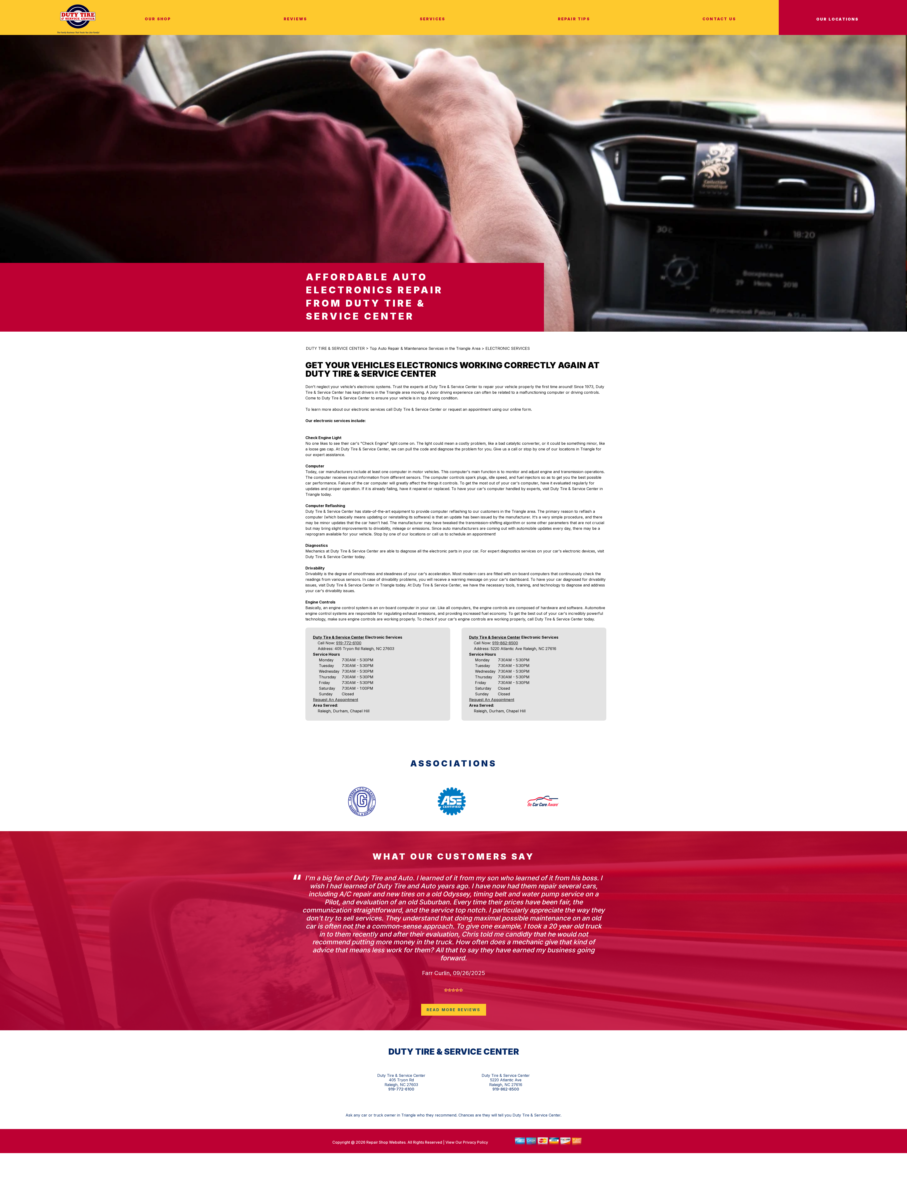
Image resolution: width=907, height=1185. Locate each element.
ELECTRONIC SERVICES (507, 348)
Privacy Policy (475, 1142)
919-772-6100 (348, 643)
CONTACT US (719, 19)
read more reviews (453, 1009)
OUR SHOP (158, 19)
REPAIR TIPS (574, 19)
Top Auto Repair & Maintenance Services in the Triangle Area (425, 348)
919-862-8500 (505, 643)
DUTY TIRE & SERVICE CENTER (335, 348)
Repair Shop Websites (385, 1142)
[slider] (453, 990)
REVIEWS (295, 19)
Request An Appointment (335, 699)
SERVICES (432, 19)
